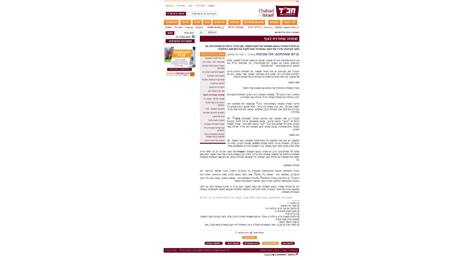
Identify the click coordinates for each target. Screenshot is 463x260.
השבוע (296, 32)
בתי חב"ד (180, 6)
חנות (190, 6)
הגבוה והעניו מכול (216, 120)
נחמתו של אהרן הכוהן (214, 140)
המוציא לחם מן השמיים (213, 112)
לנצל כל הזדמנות (216, 87)
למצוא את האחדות (215, 76)
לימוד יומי (201, 6)
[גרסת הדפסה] (257, 233)
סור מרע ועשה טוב (216, 91)
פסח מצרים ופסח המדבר (213, 79)
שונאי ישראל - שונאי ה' (214, 99)
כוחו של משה (218, 116)
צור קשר (169, 6)
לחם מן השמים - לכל (215, 109)
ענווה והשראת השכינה (214, 124)
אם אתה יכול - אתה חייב (213, 62)
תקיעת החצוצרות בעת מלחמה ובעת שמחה (214, 135)
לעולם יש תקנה (217, 83)
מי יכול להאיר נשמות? (214, 58)
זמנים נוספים (213, 27)
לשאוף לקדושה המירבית (213, 72)
